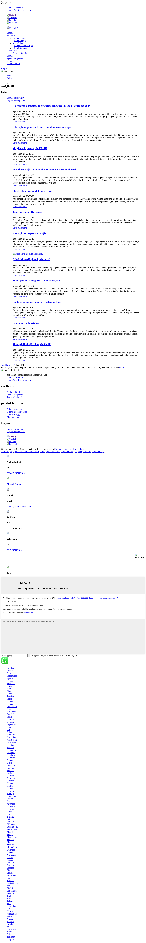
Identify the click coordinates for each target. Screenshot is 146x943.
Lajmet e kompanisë (16, 100)
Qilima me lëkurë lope (23, 45)
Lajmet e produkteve (16, 98)
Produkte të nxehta (62, 449)
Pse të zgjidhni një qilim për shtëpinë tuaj (37, 301)
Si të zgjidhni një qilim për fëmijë (32, 344)
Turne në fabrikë (20, 53)
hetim (121, 367)
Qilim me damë (53, 451)
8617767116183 (14, 550)
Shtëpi (10, 33)
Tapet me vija (98, 451)
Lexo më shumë (20, 121)
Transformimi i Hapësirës (27, 212)
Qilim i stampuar (20, 48)
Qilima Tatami (19, 38)
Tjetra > (9, 365)
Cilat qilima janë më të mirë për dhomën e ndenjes (42, 127)
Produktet (11, 35)
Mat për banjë (19, 43)
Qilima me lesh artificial (26, 323)
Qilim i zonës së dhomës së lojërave (29, 451)
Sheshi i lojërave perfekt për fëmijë (33, 190)
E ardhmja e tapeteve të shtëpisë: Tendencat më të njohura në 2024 (51, 105)
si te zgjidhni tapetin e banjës (29, 233)
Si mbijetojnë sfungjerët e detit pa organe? (37, 280)
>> (14, 365)
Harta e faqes (79, 449)
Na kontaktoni (13, 63)
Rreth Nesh (12, 50)
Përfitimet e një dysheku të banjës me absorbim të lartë (44, 169)
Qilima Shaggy (19, 40)
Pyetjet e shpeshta (15, 58)
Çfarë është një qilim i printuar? (31, 259)
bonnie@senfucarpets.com (19, 10)
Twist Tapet (6, 451)
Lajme (10, 56)
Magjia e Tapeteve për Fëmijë (30, 148)
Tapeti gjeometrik (83, 451)
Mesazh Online (14, 484)
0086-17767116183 (16, 7)
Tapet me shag (67, 451)
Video (9, 61)
